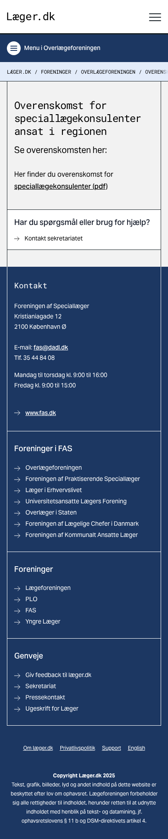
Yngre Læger (42, 621)
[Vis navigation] (155, 17)
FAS (30, 610)
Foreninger (56, 71)
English (136, 748)
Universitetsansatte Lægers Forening (76, 501)
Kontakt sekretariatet (54, 238)
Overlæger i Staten (51, 512)
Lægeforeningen (48, 588)
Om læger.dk (38, 748)
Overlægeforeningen (108, 71)
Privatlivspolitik (77, 748)
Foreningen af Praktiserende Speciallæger (82, 479)
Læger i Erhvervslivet (53, 490)
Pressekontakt (45, 697)
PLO (31, 599)
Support (111, 748)
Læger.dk (19, 71)
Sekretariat (40, 686)
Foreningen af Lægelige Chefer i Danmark (82, 523)
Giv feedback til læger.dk (58, 675)
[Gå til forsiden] (31, 17)
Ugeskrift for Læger (51, 708)
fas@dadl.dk (51, 347)
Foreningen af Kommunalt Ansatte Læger (81, 535)
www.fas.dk (40, 413)
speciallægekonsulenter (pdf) (61, 186)
